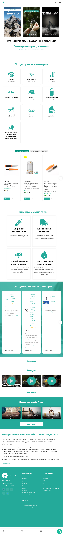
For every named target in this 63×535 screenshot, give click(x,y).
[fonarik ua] (3, 2)
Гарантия (45, 478)
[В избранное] (12, 199)
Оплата (24, 478)
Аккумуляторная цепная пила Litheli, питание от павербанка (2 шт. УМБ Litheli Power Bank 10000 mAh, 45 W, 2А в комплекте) (32, 310)
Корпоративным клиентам (51, 486)
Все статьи (31, 424)
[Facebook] (3, 489)
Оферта (24, 488)
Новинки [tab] (44, 151)
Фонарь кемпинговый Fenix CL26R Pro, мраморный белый (31, 185)
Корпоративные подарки (50, 488)
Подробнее (14, 315)
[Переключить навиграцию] (60, 2)
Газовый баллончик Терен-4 (52, 298)
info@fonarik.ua (7, 483)
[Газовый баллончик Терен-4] (46, 298)
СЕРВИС (25, 500)
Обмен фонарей (27, 508)
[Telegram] (7, 493)
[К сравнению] (15, 199)
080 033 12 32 (6, 481)
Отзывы (25, 503)
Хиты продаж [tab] (35, 151)
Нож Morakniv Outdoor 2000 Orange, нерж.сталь (11, 184)
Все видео (31, 392)
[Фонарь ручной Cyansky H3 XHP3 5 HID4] (6, 298)
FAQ (43, 481)
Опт (43, 483)
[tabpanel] (31, 178)
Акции (24, 476)
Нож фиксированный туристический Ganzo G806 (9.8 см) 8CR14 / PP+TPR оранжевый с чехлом (51, 186)
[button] (28, 34)
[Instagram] (7, 489)
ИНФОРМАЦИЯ (47, 473)
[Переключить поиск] (55, 2)
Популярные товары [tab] (22, 151)
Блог (44, 476)
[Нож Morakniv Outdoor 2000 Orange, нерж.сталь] (11, 168)
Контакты (25, 486)
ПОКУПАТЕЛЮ (27, 473)
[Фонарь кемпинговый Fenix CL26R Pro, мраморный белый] (31, 168)
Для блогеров (46, 490)
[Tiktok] (3, 493)
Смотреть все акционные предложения (31, 50)
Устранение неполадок (29, 505)
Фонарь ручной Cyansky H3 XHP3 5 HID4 (12, 298)
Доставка (25, 481)
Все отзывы (31, 361)
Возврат (25, 483)
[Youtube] (11, 489)
